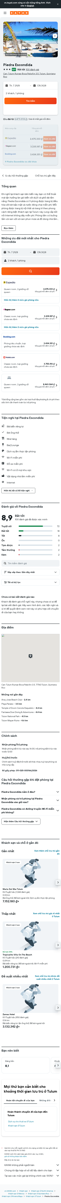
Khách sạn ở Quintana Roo (38, 1193)
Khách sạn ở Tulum (16, 1125)
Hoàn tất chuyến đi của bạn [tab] (20, 1100)
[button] (57, 4)
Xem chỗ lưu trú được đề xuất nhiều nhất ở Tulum (47, 977)
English (30, 5)
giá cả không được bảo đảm (15, 1156)
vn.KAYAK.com (10, 1191)
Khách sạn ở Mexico (16, 1193)
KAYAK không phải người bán (19, 1165)
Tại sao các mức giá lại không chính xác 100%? (28, 1175)
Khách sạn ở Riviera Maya (12, 1196)
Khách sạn (23, 1191)
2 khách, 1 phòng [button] (15, 93)
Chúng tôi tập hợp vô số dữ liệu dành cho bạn (28, 1170)
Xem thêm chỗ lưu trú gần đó (47, 852)
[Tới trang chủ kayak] (19, 13)
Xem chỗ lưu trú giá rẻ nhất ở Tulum (46, 915)
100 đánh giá (32, 69)
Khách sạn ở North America (42, 1191)
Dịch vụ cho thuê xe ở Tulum (21, 1121)
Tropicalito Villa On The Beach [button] (17, 954)
